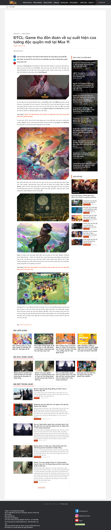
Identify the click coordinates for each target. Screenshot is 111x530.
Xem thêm (42, 487)
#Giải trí (91, 2)
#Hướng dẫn (64, 2)
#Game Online (27, 2)
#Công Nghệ (74, 2)
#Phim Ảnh (83, 2)
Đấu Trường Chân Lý (25, 324)
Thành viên (101, 2)
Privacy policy (64, 504)
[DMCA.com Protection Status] (80, 524)
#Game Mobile (37, 2)
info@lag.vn (15, 518)
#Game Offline (48, 2)
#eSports (56, 2)
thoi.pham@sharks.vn (21, 521)
